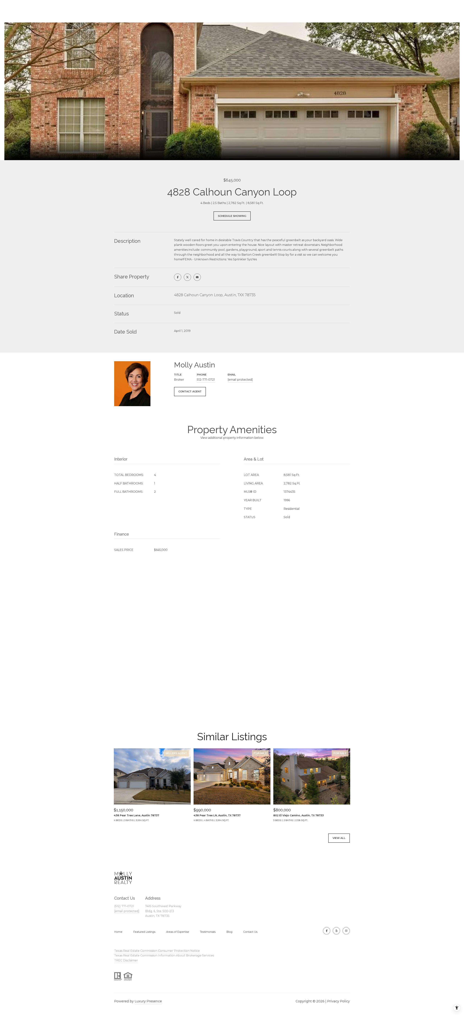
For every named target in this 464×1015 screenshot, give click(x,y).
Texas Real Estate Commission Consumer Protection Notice (157, 951)
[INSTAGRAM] (346, 930)
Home (118, 931)
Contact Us (250, 931)
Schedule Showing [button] (232, 216)
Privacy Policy (338, 1001)
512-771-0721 (206, 379)
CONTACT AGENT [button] (190, 391)
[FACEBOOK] (326, 930)
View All (339, 838)
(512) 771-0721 (124, 906)
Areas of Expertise (177, 931)
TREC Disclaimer (126, 960)
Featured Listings (144, 931)
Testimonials (208, 931)
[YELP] (336, 930)
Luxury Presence (148, 1001)
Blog (229, 931)
